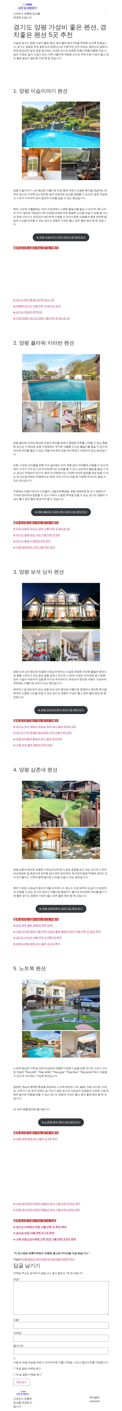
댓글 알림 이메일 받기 (28, 1368)
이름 (16, 1320)
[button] (105, 11)
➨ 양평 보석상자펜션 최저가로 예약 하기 (61, 710)
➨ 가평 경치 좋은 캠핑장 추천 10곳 (33, 745)
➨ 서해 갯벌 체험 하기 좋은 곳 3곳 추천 (35, 1139)
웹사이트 (18, 1346)
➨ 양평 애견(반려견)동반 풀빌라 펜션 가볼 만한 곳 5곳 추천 (46, 1209)
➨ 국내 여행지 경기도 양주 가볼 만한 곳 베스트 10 (41, 528)
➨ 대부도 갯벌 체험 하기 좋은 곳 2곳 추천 (36, 944)
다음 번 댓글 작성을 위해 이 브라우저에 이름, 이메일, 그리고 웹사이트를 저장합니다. (61, 1362)
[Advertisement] (61, 274)
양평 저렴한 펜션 (65, 1259)
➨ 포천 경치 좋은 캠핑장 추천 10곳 (33, 925)
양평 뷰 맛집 (48, 1259)
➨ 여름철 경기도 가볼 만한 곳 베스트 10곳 (37, 306)
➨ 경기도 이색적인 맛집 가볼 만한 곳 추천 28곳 (40, 1227)
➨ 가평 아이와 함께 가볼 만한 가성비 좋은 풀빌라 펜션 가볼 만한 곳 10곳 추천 (57, 931)
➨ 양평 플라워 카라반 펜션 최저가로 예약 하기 (61, 512)
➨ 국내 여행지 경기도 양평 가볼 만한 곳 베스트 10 (41, 318)
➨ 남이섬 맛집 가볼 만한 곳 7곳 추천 (33, 1233)
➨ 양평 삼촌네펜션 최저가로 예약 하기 (61, 908)
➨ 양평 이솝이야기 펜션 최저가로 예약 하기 (61, 237)
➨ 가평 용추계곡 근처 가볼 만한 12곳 (34, 547)
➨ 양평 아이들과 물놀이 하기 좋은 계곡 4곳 (37, 739)
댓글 (16, 1279)
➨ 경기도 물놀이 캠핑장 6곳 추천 (32, 541)
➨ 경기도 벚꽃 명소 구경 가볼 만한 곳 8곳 (36, 535)
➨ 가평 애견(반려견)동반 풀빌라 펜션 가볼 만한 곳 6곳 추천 (46, 1203)
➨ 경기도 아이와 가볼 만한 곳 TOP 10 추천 (37, 937)
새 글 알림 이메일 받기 (28, 1374)
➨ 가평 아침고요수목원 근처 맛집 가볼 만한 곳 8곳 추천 (44, 1239)
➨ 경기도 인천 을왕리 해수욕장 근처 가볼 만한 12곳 (42, 732)
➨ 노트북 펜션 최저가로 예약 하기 (61, 1122)
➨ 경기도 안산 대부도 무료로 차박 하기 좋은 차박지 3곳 (44, 726)
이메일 (18, 1333)
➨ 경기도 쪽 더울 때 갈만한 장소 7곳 (33, 300)
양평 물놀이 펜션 (31, 1259)
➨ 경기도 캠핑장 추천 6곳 (27, 312)
